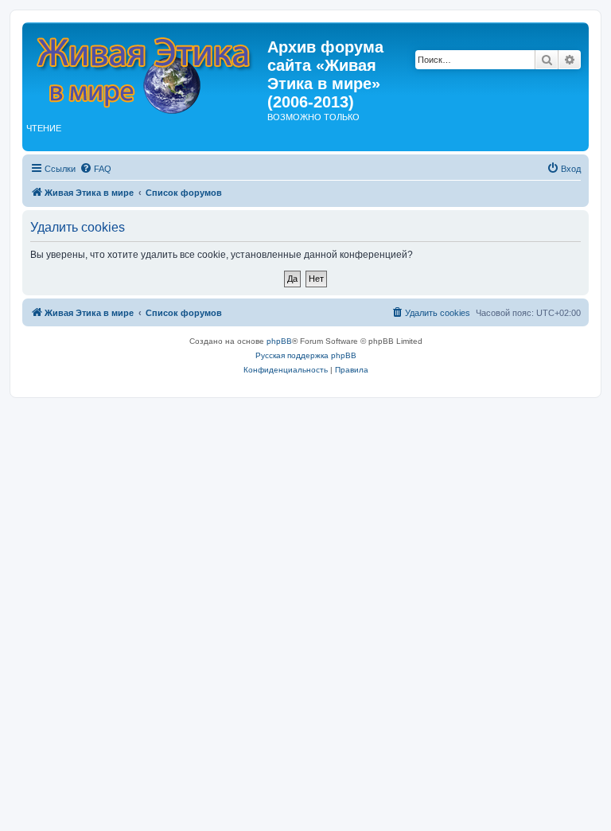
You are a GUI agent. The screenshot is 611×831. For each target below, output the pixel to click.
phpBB (279, 341)
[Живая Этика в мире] (146, 70)
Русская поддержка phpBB (305, 355)
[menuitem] (95, 168)
